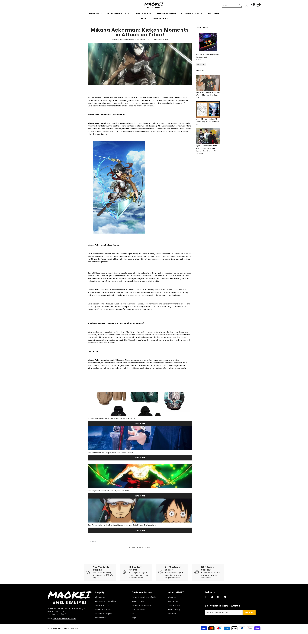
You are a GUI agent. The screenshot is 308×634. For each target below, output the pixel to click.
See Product (200, 64)
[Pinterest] (218, 597)
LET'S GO (249, 612)
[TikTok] (225, 597)
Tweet (133, 547)
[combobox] (229, 5)
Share (141, 547)
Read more (140, 423)
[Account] (246, 5)
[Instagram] (212, 597)
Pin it (148, 547)
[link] (100, 572)
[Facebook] (205, 597)
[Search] (232, 6)
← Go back (92, 541)
